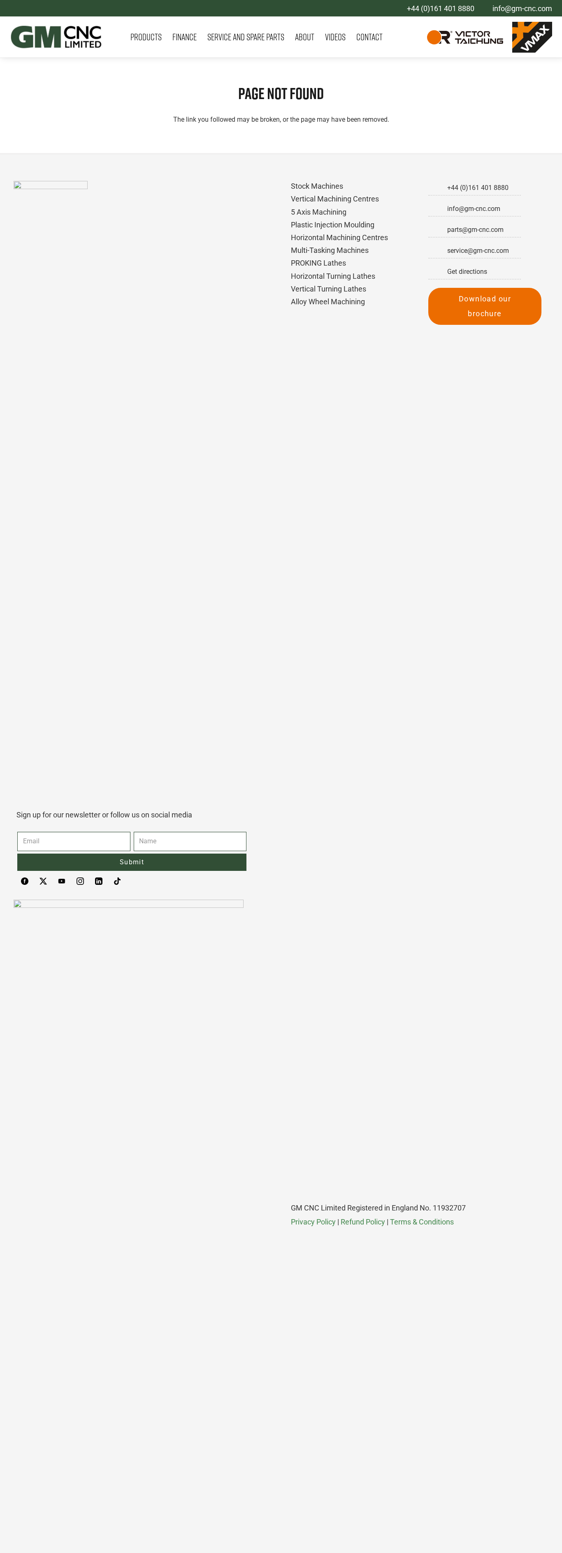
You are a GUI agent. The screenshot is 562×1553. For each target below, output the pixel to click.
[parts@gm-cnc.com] (437, 230)
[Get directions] (437, 272)
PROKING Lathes (318, 263)
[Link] (56, 37)
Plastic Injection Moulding (332, 224)
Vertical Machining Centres (335, 198)
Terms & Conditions (422, 1221)
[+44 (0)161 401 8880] (437, 188)
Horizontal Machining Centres (339, 237)
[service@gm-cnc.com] (437, 251)
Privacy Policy (313, 1221)
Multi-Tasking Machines (330, 250)
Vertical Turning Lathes (328, 289)
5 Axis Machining (318, 212)
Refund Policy (363, 1221)
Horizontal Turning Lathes (333, 276)
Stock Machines (317, 186)
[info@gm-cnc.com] (437, 209)
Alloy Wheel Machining (328, 301)
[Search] (410, 37)
